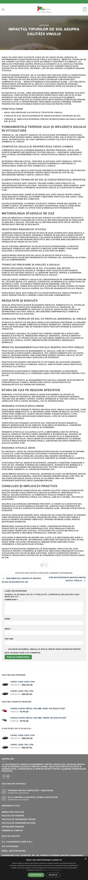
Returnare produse (13, 827)
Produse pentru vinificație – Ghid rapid (30, 790)
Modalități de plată (13, 812)
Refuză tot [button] (53, 875)
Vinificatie (44, 25)
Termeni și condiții (12, 830)
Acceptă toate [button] (36, 875)
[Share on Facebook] (46, 565)
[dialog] (44, 868)
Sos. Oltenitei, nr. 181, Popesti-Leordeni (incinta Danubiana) (49, 855)
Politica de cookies (13, 816)
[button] (3, 9)
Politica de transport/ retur (19, 819)
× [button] (85, 859)
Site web (9, 639)
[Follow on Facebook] (4, 776)
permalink (67, 573)
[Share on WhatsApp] (42, 565)
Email (8, 629)
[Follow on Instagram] (8, 776)
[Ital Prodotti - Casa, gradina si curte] (44, 9)
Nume (8, 619)
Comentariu (11, 600)
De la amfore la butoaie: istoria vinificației (33, 797)
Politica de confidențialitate (19, 823)
